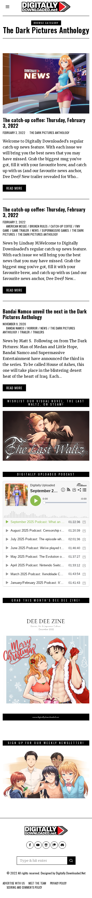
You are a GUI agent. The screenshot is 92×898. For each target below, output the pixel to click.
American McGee (16, 226)
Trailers (38, 332)
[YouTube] (38, 845)
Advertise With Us (14, 883)
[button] (71, 860)
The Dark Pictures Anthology (49, 133)
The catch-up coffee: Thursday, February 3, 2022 (44, 122)
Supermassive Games (55, 230)
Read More (14, 188)
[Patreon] (54, 845)
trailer (25, 332)
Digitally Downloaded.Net (70, 873)
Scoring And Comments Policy (24, 887)
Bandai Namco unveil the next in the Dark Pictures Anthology (45, 314)
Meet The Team (37, 883)
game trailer (20, 230)
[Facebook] (30, 845)
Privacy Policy (58, 883)
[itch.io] (46, 845)
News (35, 230)
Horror (32, 328)
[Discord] (62, 845)
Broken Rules (39, 226)
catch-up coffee (61, 226)
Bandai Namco (15, 328)
